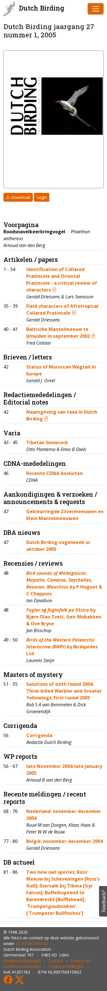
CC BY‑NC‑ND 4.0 (31, 943)
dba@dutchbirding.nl (22, 960)
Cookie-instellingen (66, 966)
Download (20, 197)
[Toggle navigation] (96, 9)
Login (42, 197)
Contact (55, 960)
